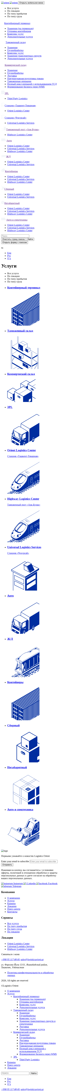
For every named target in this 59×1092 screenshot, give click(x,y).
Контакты (12, 911)
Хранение (12, 47)
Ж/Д (8, 156)
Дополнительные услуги (20, 36)
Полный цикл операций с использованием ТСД (32, 84)
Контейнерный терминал (17, 23)
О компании (13, 898)
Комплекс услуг (15, 34)
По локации (13, 931)
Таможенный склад (16, 42)
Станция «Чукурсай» (15, 117)
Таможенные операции (19, 81)
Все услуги (13, 923)
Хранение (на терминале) (20, 28)
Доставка (12, 75)
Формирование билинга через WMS (26, 86)
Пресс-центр (13, 909)
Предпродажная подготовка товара (25, 78)
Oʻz (9, 258)
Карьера (11, 903)
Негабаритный (12, 203)
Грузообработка (15, 50)
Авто (9, 140)
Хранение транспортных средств (24, 55)
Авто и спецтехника (16, 220)
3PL (7, 93)
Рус (9, 255)
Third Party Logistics (17, 98)
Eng (9, 253)
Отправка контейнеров (19, 31)
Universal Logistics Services (20, 123)
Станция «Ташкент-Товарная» (20, 105)
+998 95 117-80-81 (10, 959)
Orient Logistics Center (18, 110)
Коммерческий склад (15, 65)
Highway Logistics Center (19, 134)
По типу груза (14, 929)
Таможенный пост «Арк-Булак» (22, 129)
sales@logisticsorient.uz (32, 959)
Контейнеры (11, 171)
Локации (11, 906)
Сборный (9, 189)
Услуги (11, 900)
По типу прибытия (17, 926)
